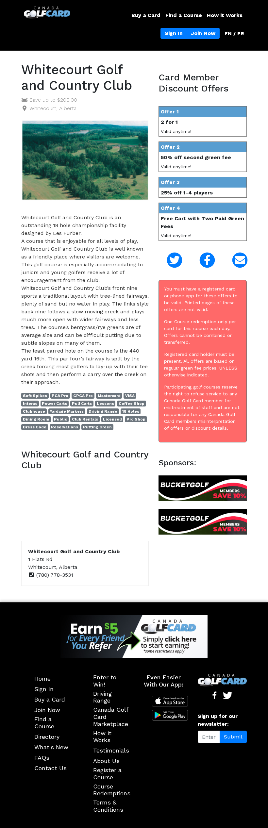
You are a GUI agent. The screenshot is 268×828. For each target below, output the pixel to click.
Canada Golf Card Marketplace (110, 716)
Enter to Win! (104, 681)
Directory (46, 736)
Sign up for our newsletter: (218, 720)
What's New (51, 747)
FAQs (41, 757)
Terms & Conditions (108, 806)
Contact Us (50, 768)
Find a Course (183, 15)
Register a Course (107, 774)
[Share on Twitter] (170, 260)
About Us (106, 760)
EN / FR (234, 33)
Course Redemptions (111, 790)
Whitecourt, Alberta (52, 108)
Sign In (174, 33)
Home (42, 678)
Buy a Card (145, 15)
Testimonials (111, 750)
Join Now (203, 33)
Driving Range (102, 697)
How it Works (225, 15)
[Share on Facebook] (202, 260)
